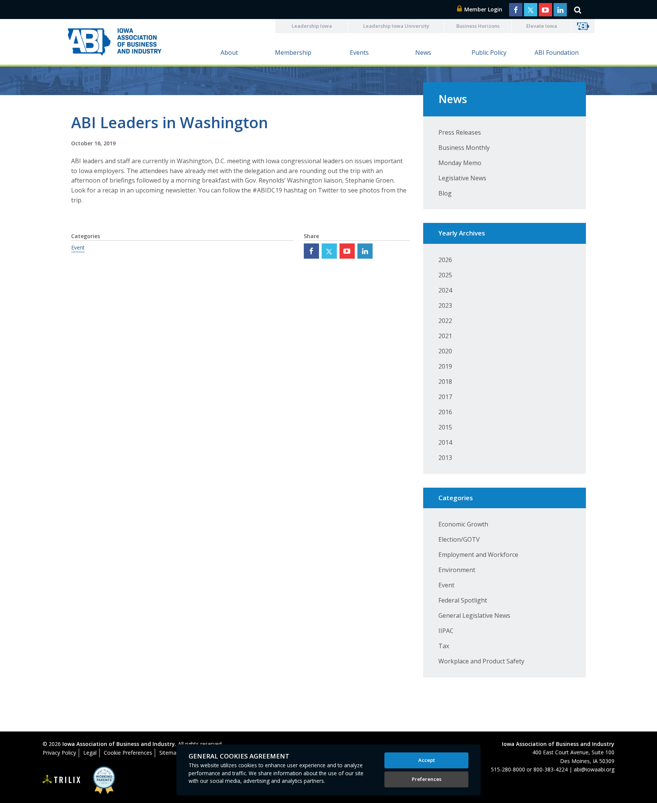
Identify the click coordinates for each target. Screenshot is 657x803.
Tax (443, 646)
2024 (445, 290)
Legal (90, 752)
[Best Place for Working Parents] (98, 780)
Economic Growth (463, 524)
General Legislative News (474, 615)
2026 (445, 260)
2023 (445, 305)
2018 (445, 381)
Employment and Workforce (478, 554)
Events (359, 52)
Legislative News (462, 178)
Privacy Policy (59, 752)
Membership (293, 52)
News (423, 52)
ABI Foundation (557, 52)
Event (78, 247)
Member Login (482, 9)
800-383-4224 (550, 769)
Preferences (426, 779)
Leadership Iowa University (396, 25)
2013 (445, 457)
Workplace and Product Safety (481, 661)
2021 (445, 336)
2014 (445, 442)
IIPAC (446, 630)
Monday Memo (459, 163)
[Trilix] (62, 780)
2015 (445, 427)
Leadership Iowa (312, 25)
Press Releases (459, 132)
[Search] (577, 9)
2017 (445, 397)
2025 (445, 275)
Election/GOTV (459, 539)
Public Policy (488, 52)
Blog (445, 193)
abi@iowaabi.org (594, 769)
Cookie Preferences (128, 752)
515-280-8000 (508, 769)
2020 (445, 351)
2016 (445, 412)
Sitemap (169, 752)
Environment (456, 570)
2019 (445, 366)
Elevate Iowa (541, 25)
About (229, 52)
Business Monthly (464, 147)
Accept (426, 760)
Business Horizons (478, 25)
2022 (445, 320)
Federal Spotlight (462, 600)
